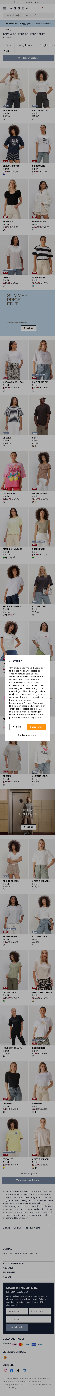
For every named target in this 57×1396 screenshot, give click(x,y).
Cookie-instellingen (27, 735)
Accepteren (36, 727)
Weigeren (17, 727)
